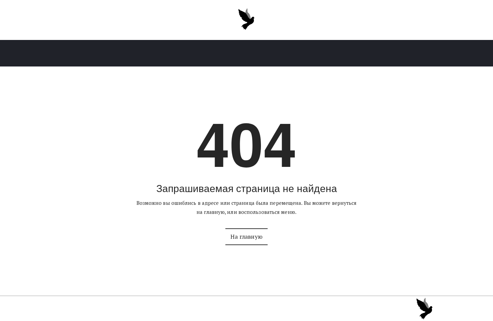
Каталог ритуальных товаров (121, 53)
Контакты (366, 53)
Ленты (184, 53)
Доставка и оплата (313, 53)
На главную (246, 236)
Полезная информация (240, 53)
